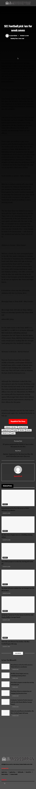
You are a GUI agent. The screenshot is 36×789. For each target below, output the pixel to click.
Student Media (14, 774)
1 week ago (15, 678)
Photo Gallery (5, 774)
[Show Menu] (2, 3)
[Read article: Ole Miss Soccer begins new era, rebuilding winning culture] (18, 524)
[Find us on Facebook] (2, 783)
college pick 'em (6, 430)
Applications (12, 772)
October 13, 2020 (24, 35)
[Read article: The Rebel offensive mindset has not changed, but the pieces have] (18, 578)
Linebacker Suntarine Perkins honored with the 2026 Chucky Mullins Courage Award (21, 702)
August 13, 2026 (6, 566)
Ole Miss (22, 430)
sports (12, 433)
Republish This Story (18, 421)
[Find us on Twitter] (4, 783)
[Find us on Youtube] (9, 783)
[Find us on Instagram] (7, 783)
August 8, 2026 (6, 620)
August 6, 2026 (6, 646)
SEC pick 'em (5, 433)
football (15, 430)
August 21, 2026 (6, 513)
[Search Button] (33, 3)
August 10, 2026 (6, 593)
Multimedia (20, 772)
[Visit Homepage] (18, 3)
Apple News (4, 772)
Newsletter (28, 772)
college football (22, 427)
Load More (18, 653)
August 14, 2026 (6, 540)
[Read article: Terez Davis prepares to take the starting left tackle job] (18, 551)
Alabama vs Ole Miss (10, 427)
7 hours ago (15, 669)
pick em (28, 430)
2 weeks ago (15, 696)
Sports (5, 504)
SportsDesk (14, 35)
